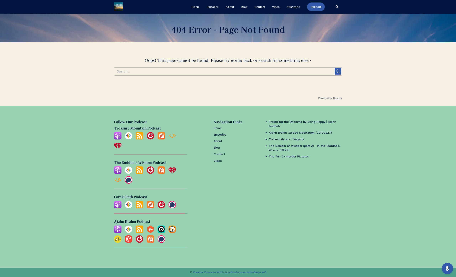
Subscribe (293, 7)
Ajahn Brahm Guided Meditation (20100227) (300, 133)
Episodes (213, 7)
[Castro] (161, 232)
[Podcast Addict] (161, 138)
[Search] (335, 7)
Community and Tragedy (286, 139)
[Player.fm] (161, 207)
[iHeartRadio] (117, 148)
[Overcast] (172, 232)
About (230, 7)
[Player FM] (150, 138)
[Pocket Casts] (128, 242)
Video (276, 7)
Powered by (330, 98)
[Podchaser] (128, 183)
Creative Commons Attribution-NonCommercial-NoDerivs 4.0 (229, 272)
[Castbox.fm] (150, 232)
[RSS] (139, 138)
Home (195, 7)
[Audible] (172, 138)
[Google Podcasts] (128, 138)
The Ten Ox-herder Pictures (289, 156)
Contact (260, 7)
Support (316, 7)
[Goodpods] (117, 242)
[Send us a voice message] (447, 268)
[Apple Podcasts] (117, 138)
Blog (244, 7)
